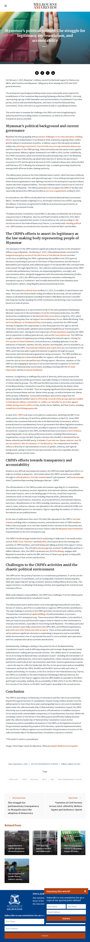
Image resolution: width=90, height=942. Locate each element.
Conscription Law (62, 335)
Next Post (73, 798)
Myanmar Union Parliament (71, 529)
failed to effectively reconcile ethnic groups (49, 399)
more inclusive (74, 431)
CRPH (20, 415)
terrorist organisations (56, 191)
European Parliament (33, 370)
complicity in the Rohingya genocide (21, 408)
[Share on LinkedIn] (53, 73)
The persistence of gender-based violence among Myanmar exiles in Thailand (16, 879)
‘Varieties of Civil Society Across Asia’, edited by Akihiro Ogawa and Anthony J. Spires (65, 806)
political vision (31, 290)
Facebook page (77, 477)
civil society (13, 779)
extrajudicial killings (37, 614)
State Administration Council (69, 779)
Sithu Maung (58, 551)
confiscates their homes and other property (28, 630)
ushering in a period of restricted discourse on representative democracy (48, 146)
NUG (52, 779)
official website (23, 477)
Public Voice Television (23, 541)
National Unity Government (48, 316)
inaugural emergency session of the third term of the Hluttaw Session (36, 255)
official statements (58, 332)
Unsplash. (73, 746)
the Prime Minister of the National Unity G (24, 322)
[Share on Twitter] (48, 73)
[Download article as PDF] (37, 73)
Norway (36, 360)
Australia (25, 360)
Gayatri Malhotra (58, 746)
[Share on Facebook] (42, 73)
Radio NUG (41, 541)
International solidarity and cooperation (43, 348)
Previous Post (19, 798)
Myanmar (34, 779)
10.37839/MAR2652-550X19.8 (46, 764)
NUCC (44, 779)
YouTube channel (38, 477)
